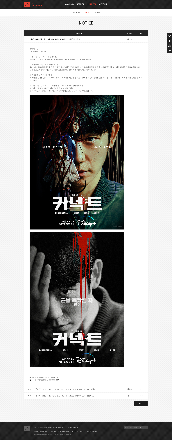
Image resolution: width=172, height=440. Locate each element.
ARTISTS (80, 4)
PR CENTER (91, 4)
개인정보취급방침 (39, 427)
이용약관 (49, 427)
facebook (169, 40)
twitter (169, 35)
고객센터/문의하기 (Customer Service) (65, 427)
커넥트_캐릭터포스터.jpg (40, 380)
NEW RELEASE (77, 12)
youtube (169, 45)
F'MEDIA (97, 12)
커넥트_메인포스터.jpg (39, 377)
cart (169, 50)
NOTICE (88, 12)
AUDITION (102, 4)
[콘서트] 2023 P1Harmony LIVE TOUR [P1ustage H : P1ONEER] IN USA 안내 (65, 389)
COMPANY (69, 4)
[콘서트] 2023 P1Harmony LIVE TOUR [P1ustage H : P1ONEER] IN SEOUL (64, 396)
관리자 (129, 39)
